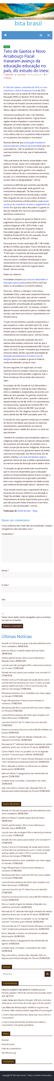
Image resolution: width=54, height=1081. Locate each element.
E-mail (5, 585)
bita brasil (28, 23)
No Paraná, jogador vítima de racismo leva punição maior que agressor (27, 992)
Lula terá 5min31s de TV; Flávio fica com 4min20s (24, 722)
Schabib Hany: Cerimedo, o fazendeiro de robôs (24, 780)
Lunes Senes (21, 75)
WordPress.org (9, 1052)
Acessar (5, 1040)
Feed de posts (8, 1044)
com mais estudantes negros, (32, 457)
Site (3, 599)
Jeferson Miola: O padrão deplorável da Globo (23, 650)
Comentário (8, 534)
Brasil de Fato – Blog (27, 510)
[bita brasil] (27, 4)
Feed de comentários (11, 1048)
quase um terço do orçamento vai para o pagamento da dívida (27, 204)
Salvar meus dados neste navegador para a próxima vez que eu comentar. (26, 619)
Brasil (7, 47)
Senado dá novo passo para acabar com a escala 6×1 (26, 672)
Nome (5, 570)
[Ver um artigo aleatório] (48, 35)
